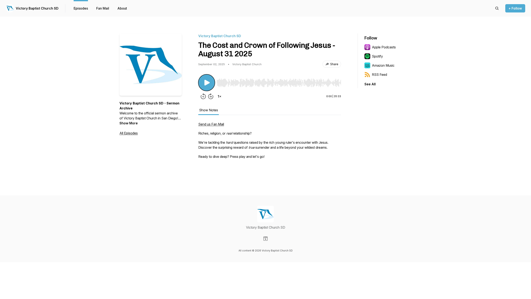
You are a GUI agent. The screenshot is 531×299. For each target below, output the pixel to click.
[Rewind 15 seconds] (203, 96)
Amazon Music (383, 65)
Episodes (81, 8)
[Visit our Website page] (265, 239)
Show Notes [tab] (208, 110)
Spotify (377, 56)
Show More (128, 123)
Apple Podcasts (384, 47)
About (122, 8)
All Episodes (128, 133)
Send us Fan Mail (211, 124)
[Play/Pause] (206, 82)
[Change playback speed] (219, 96)
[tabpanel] (269, 147)
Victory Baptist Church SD (37, 8)
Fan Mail (102, 8)
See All (370, 84)
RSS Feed (379, 74)
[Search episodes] (497, 8)
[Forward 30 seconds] (211, 96)
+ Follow (515, 8)
